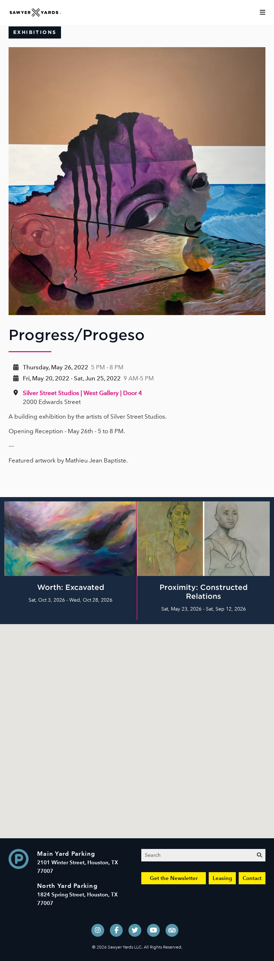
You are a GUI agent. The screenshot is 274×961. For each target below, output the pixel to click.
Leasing (222, 878)
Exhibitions (34, 32)
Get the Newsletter (174, 878)
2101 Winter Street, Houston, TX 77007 (77, 862)
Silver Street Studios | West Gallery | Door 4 (82, 392)
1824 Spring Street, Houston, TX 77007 (77, 894)
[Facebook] (116, 930)
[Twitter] (134, 930)
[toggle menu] (262, 12)
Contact (252, 878)
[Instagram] (97, 930)
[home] (35, 12)
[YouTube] (153, 930)
